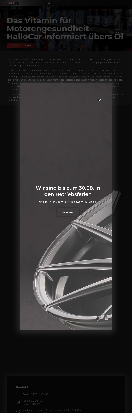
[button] (100, 100)
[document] (66, 206)
